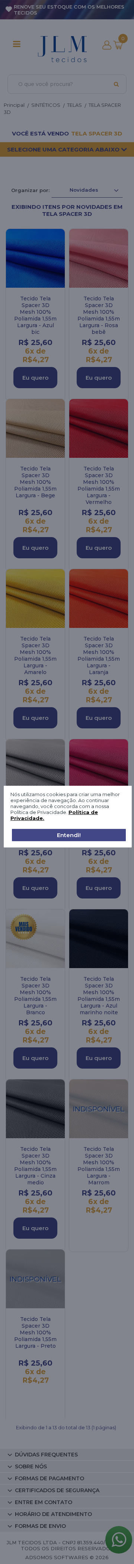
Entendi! (69, 835)
